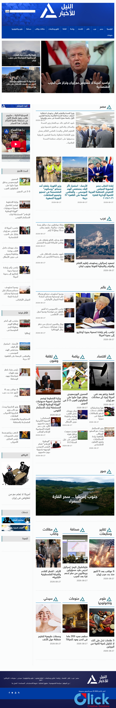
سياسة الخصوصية (55, 683)
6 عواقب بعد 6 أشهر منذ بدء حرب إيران (103, 573)
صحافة (28, 29)
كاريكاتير (24, 455)
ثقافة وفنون (39, 678)
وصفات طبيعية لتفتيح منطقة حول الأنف (49, 638)
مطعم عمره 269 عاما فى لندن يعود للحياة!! (77, 638)
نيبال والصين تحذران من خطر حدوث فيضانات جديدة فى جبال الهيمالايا (51, 327)
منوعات (109, 35)
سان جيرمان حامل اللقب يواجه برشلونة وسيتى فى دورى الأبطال (71, 416)
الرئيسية (109, 29)
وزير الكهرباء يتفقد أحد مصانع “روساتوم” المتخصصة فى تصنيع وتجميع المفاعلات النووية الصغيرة (50, 192)
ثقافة (64, 29)
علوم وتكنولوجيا (17, 29)
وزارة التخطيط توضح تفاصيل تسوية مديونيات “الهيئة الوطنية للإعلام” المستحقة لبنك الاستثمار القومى (48, 404)
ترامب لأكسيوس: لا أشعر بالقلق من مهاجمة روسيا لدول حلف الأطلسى (50, 312)
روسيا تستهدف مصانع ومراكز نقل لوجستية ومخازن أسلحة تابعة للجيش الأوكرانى (51, 297)
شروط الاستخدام (31, 683)
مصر (101, 29)
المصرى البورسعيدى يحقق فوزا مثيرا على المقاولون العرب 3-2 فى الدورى (75, 399)
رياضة (72, 29)
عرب (94, 29)
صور (40, 680)
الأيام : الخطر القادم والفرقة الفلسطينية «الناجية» (51, 574)
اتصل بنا (14, 683)
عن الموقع (66, 683)
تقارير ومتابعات (54, 29)
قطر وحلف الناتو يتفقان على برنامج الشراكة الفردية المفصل (50, 241)
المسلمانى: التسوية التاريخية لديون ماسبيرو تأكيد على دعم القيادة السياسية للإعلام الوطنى (43, 425)
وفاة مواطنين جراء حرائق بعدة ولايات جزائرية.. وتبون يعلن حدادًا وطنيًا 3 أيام (50, 228)
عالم (88, 29)
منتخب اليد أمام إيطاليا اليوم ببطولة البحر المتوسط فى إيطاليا (17, 327)
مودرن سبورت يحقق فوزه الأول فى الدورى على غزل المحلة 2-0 (70, 437)
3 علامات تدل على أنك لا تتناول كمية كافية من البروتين (102, 643)
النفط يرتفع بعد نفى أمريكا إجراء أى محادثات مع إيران (103, 397)
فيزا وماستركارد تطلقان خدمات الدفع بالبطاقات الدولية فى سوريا (96, 413)
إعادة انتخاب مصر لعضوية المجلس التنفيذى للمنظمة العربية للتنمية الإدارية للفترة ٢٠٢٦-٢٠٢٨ (101, 192)
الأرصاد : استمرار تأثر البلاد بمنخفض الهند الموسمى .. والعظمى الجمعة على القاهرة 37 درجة (76, 192)
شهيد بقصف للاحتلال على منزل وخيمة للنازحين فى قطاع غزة (50, 257)
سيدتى (19, 678)
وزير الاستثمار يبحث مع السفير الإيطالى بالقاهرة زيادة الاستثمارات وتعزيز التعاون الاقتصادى (96, 436)
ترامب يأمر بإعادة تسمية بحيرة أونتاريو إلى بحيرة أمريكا (95, 334)
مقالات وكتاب (40, 29)
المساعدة (22, 683)
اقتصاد (80, 29)
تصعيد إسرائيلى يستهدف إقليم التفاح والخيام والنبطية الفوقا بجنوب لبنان (95, 265)
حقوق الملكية (43, 683)
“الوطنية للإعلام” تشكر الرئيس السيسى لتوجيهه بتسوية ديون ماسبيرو (43, 447)
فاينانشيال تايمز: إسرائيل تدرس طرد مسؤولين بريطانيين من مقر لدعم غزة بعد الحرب (75, 572)
